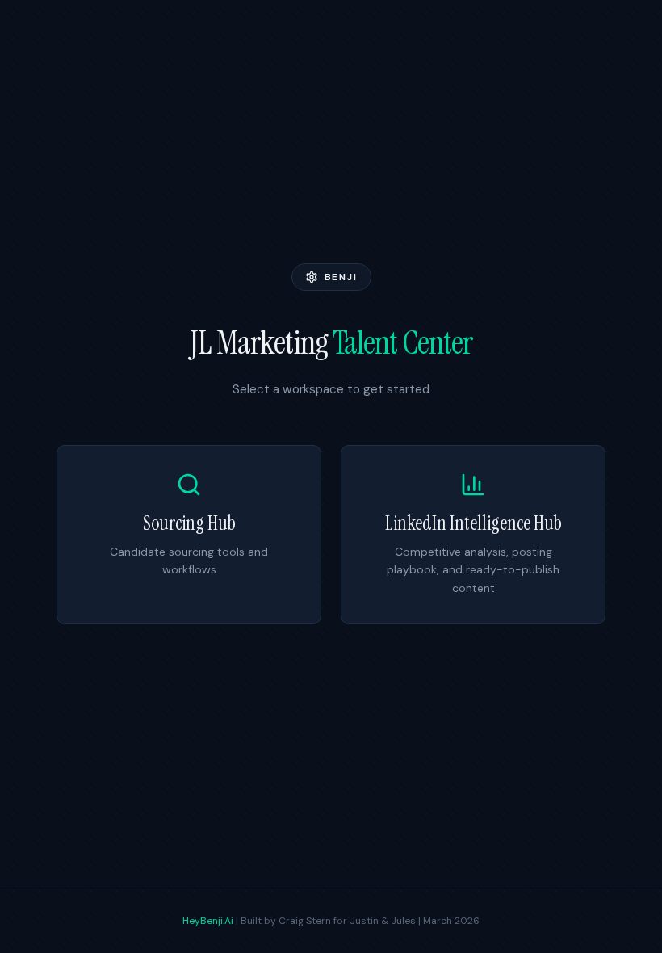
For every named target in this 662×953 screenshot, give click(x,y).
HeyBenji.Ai (207, 920)
